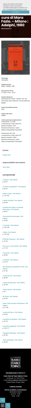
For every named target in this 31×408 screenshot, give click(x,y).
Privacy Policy (20, 382)
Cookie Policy (10, 382)
